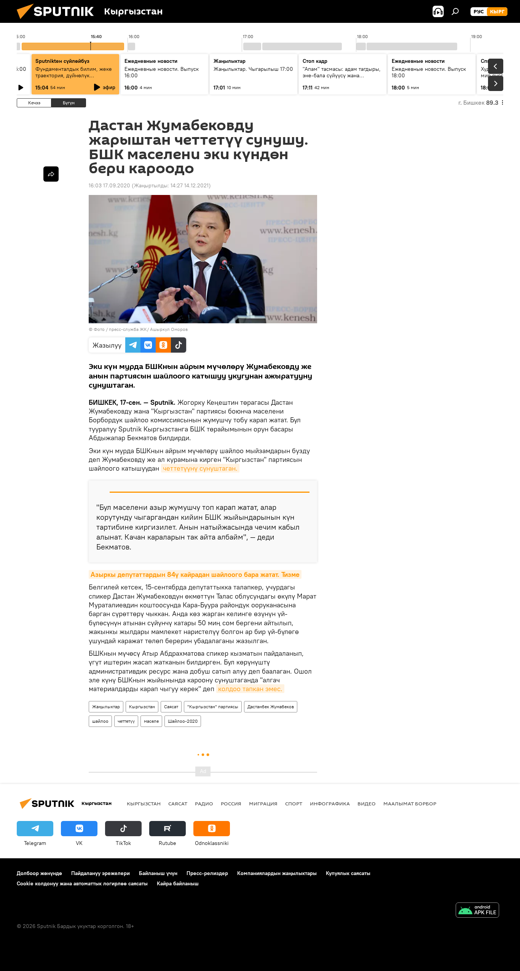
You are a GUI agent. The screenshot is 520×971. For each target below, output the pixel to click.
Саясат (171, 706)
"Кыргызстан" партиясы (212, 706)
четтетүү (126, 721)
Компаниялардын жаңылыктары (277, 873)
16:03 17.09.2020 (109, 185)
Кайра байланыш (178, 883)
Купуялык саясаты (348, 873)
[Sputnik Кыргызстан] (58, 21)
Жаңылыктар (106, 706)
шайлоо (100, 721)
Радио (204, 803)
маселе (151, 721)
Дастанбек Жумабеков (270, 706)
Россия (231, 803)
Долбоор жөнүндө (39, 873)
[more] (51, 174)
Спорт (293, 803)
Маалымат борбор (409, 803)
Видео (366, 803)
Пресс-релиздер (207, 873)
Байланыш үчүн (158, 873)
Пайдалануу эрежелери (100, 873)
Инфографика (330, 803)
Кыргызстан (142, 706)
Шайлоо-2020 (183, 721)
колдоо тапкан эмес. (250, 688)
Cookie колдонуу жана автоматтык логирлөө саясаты (82, 883)
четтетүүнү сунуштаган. (200, 468)
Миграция (263, 803)
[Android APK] (477, 911)
